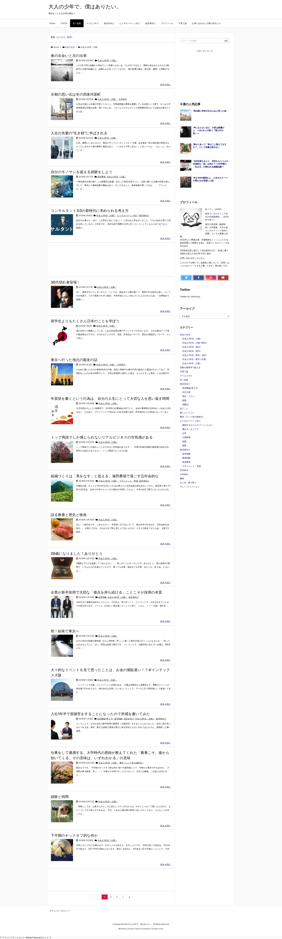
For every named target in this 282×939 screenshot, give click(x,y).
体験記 (185, 404)
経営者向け (144, 215)
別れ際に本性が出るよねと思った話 (209, 111)
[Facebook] (198, 278)
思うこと (184, 408)
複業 (184, 445)
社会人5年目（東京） (192, 347)
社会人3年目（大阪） (192, 338)
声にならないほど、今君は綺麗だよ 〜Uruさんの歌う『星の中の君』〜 (208, 130)
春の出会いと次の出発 (69, 55)
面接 (184, 400)
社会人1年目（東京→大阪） (195, 359)
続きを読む (165, 84)
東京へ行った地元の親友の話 (74, 360)
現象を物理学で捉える (190, 367)
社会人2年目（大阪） (107, 60)
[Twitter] (186, 278)
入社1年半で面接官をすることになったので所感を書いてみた (100, 714)
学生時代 (184, 470)
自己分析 (186, 392)
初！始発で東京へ (65, 631)
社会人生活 (185, 334)
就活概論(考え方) (105, 718)
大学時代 (123, 99)
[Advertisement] (110, 259)
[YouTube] (223, 278)
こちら (197, 258)
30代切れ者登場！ (65, 282)
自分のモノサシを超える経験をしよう (82, 172)
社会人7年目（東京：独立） (195, 355)
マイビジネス (186, 375)
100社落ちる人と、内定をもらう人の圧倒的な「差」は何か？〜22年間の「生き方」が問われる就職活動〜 (210, 164)
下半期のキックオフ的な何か (74, 835)
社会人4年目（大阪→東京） (195, 342)
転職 (184, 441)
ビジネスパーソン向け (127, 215)
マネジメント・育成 (128, 481)
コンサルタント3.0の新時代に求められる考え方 (90, 210)
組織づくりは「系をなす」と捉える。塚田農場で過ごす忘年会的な (105, 476)
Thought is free (157, 929)
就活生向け (129, 718)
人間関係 (186, 437)
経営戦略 (102, 597)
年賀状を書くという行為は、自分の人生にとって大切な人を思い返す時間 (110, 398)
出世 (184, 433)
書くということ (187, 412)
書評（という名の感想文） (131, 763)
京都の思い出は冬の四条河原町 (76, 94)
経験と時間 (60, 797)
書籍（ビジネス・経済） (62, 37)
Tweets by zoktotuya (190, 296)
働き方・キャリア (190, 429)
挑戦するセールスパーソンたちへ (197, 425)
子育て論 (184, 371)
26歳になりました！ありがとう (77, 553)
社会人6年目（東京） (192, 351)
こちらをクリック (188, 265)
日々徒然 (184, 379)
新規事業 (101, 176)
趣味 (182, 478)
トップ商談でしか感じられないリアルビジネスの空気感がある (102, 437)
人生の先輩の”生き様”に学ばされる (79, 133)
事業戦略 (186, 458)
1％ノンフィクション (189, 486)
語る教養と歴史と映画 (69, 515)
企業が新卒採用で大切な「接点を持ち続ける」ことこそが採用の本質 (106, 592)
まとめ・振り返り (188, 482)
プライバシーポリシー (59, 910)
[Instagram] (210, 278)
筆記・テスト (188, 396)
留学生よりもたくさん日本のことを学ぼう (85, 321)
